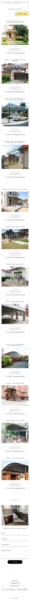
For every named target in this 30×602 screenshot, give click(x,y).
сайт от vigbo (15, 598)
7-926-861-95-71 (15, 583)
